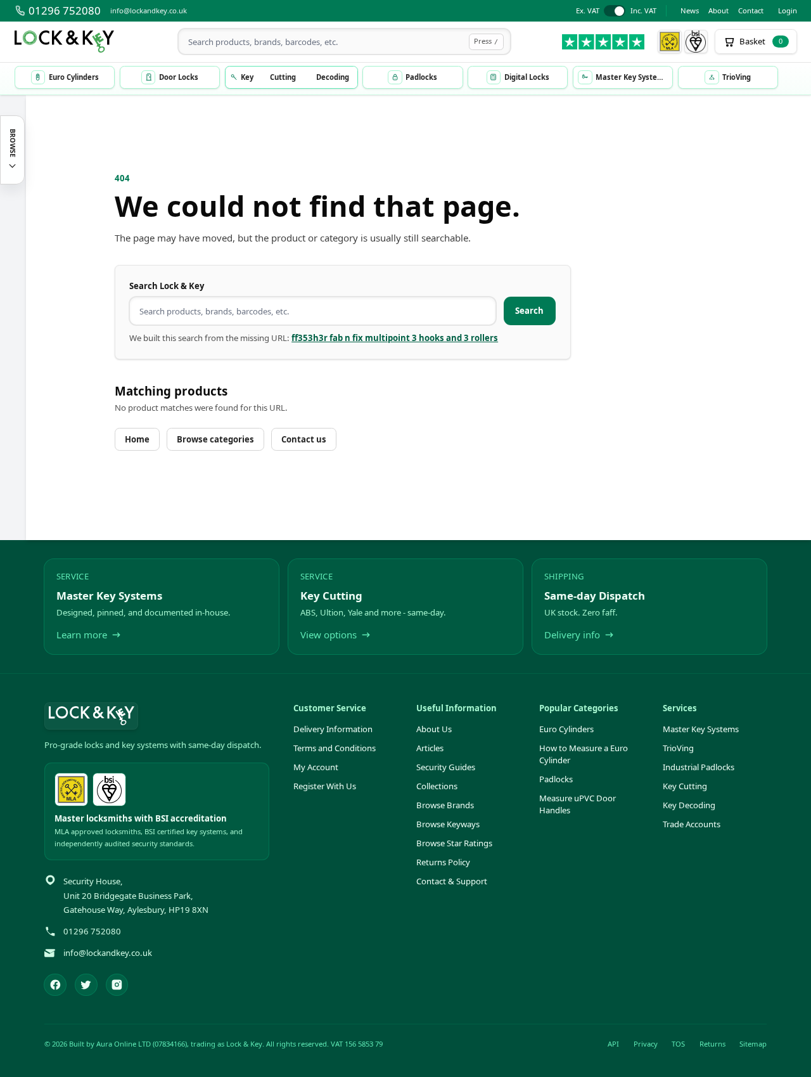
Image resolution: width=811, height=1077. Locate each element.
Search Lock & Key (166, 286)
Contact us (303, 439)
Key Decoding (689, 805)
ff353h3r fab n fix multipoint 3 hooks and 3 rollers (394, 338)
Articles (430, 748)
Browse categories (215, 439)
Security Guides (445, 767)
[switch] (616, 11)
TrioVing (678, 748)
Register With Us (324, 786)
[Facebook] (55, 985)
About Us (434, 729)
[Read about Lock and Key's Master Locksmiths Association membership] (670, 42)
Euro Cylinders (566, 729)
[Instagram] (117, 985)
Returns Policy (443, 862)
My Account (315, 767)
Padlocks (556, 779)
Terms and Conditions (334, 748)
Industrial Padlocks (698, 767)
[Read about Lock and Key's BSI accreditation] (696, 42)
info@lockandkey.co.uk (148, 10)
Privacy (646, 1043)
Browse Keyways (448, 824)
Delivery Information (333, 729)
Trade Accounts (691, 824)
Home (137, 439)
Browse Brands (445, 805)
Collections (436, 786)
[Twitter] (86, 985)
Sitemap (753, 1043)
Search (529, 310)
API (613, 1043)
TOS (678, 1043)
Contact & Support (451, 881)
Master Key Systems (701, 729)
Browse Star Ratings (454, 843)
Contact (750, 10)
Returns (712, 1043)
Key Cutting (685, 786)
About (718, 10)
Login (787, 10)
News (689, 10)
